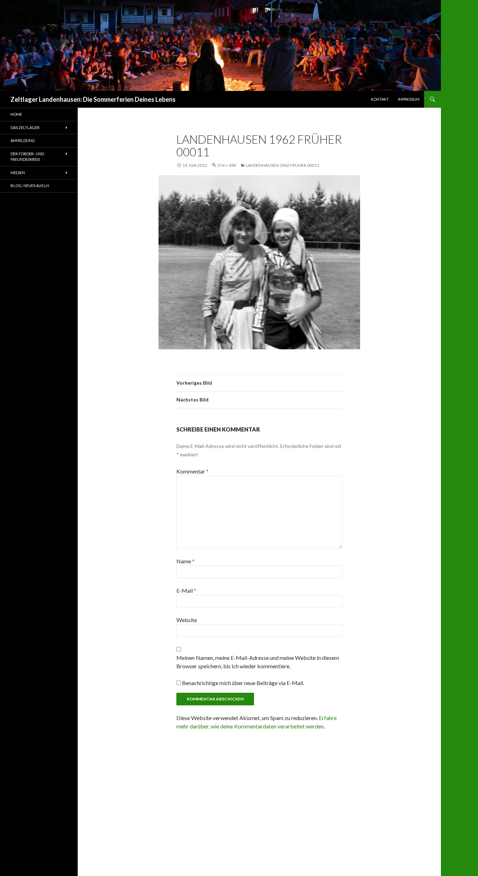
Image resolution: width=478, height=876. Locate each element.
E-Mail (186, 590)
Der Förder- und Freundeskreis (27, 156)
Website (186, 620)
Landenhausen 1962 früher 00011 (282, 165)
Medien (17, 172)
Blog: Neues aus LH (29, 185)
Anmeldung (22, 140)
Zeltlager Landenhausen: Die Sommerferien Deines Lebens (93, 99)
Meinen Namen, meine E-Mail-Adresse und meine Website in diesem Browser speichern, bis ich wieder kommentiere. (257, 661)
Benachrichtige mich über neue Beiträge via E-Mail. (243, 682)
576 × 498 (226, 165)
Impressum (409, 99)
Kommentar (192, 471)
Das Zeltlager (25, 127)
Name (185, 561)
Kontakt (380, 99)
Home (16, 114)
